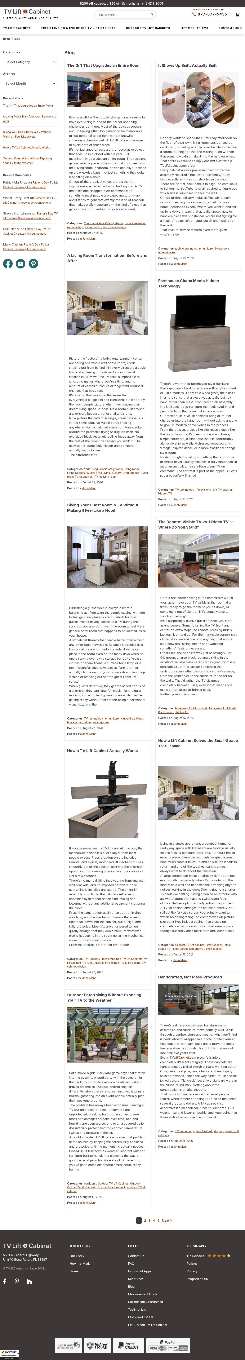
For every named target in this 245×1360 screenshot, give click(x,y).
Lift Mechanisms (194, 27)
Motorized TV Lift (140, 1317)
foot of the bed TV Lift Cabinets (122, 958)
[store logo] (30, 11)
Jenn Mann (89, 238)
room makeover (135, 223)
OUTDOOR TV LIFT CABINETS (148, 27)
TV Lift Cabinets (17, 27)
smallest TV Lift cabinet (190, 944)
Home (6, 38)
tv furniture (112, 718)
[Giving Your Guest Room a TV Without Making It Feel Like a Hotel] (107, 557)
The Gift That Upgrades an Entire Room (103, 65)
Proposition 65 (197, 1279)
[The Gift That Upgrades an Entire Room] (107, 89)
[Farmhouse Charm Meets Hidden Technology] (198, 333)
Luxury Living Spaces (126, 472)
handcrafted (204, 1131)
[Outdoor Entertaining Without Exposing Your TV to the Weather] (107, 1035)
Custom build (230, 27)
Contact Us (136, 1256)
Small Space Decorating (188, 948)
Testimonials (137, 1309)
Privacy (192, 1271)
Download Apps (139, 1271)
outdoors (90, 1183)
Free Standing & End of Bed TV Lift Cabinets (78, 27)
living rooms (93, 227)
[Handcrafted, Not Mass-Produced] (198, 999)
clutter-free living (132, 718)
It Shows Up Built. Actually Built (187, 65)
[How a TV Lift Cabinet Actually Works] (107, 797)
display (219, 1131)
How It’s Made (80, 1263)
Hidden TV (165, 493)
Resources (136, 1279)
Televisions (204, 489)
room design (75, 227)
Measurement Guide (142, 1294)
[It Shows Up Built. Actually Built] (198, 100)
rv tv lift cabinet (132, 962)
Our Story (77, 1256)
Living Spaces (76, 472)
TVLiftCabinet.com (183, 1057)
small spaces (101, 722)
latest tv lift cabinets (107, 962)
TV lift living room (105, 476)
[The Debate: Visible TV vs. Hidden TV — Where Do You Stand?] (198, 560)
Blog (131, 1286)
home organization (79, 722)
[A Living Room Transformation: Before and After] (107, 307)
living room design (114, 227)
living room (132, 469)
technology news (186, 248)
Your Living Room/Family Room (103, 223)
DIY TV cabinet (223, 489)
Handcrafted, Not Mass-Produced (190, 977)
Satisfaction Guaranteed (145, 1302)
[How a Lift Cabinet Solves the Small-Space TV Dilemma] (198, 792)
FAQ (131, 1263)
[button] (9, 1355)
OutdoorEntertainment (111, 1187)
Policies (192, 1263)
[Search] (152, 14)
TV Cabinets (92, 958)
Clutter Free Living (99, 472)
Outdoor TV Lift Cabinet (113, 1183)
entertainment (167, 252)
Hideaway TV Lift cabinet (191, 708)
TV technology (94, 718)
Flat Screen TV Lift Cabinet (147, 1325)
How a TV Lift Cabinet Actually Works (102, 750)
